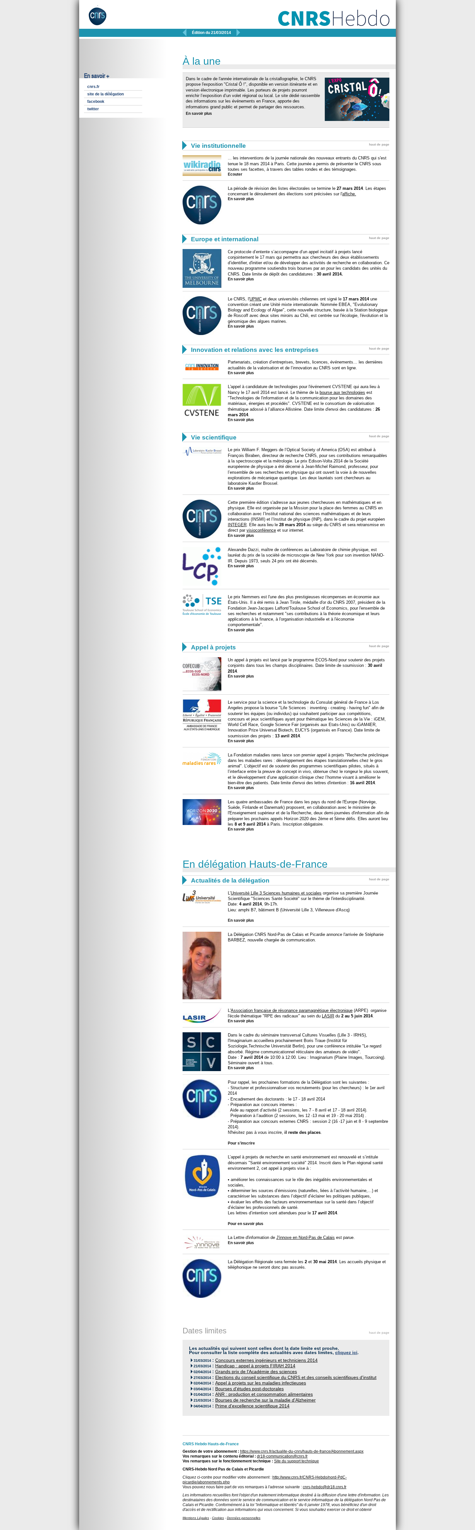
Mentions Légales (196, 1518)
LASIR (328, 1016)
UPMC (255, 299)
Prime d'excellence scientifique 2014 (252, 1406)
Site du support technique (296, 1461)
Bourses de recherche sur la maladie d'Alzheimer (265, 1400)
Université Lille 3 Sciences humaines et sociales (276, 893)
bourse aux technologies (342, 392)
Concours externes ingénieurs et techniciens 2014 (266, 1360)
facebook (95, 101)
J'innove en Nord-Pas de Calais (305, 1237)
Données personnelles (243, 1518)
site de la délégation (105, 94)
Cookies (218, 1518)
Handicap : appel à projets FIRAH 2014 (255, 1365)
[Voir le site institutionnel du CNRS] (103, 19)
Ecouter (235, 174)
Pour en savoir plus (245, 1224)
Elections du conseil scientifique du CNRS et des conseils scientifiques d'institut (295, 1377)
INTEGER (237, 524)
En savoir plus (199, 113)
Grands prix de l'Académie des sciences (256, 1371)
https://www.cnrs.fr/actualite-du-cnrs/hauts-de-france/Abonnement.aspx (302, 1451)
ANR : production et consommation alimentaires (264, 1394)
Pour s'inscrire (241, 1143)
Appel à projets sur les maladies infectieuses (260, 1383)
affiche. (349, 193)
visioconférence (261, 530)
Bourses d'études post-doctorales (249, 1388)
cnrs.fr (93, 86)
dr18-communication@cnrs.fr (282, 1456)
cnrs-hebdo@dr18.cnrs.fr (324, 1487)
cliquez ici (346, 1352)
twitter (93, 109)
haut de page (379, 144)
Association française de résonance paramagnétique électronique (292, 1010)
